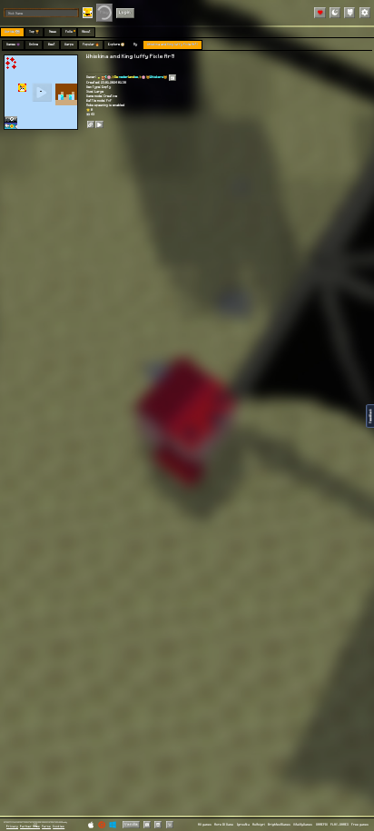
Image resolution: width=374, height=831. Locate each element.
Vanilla (131, 824)
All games (205, 824)
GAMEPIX (322, 824)
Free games (360, 824)
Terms (46, 826)
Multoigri (258, 824)
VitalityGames (302, 824)
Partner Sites (30, 826)
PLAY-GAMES (339, 824)
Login (125, 12)
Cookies (58, 826)
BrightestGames (279, 824)
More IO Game (223, 824)
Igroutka (243, 824)
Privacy (12, 826)
